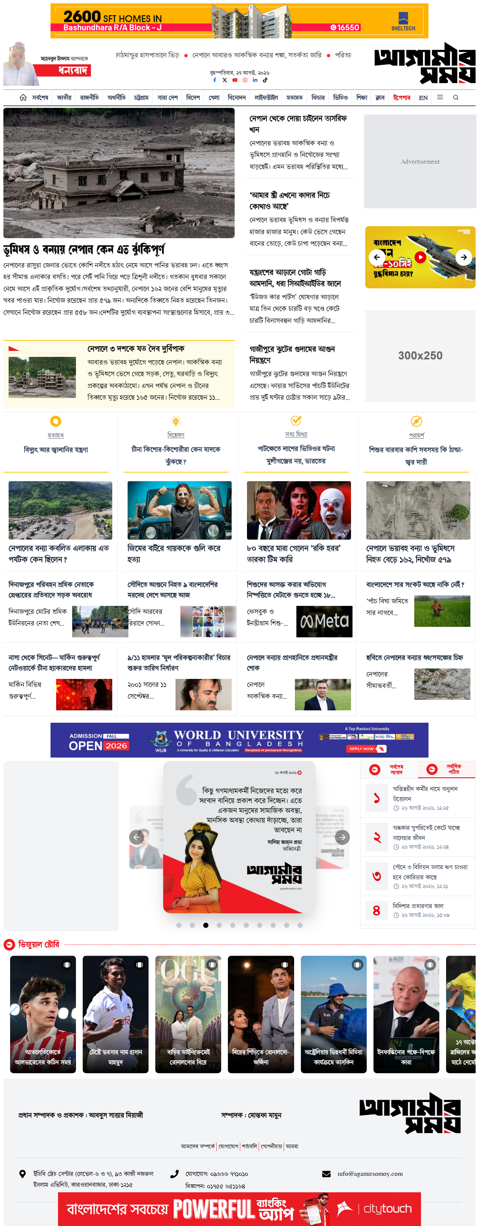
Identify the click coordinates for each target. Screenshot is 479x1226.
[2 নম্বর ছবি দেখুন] (192, 925)
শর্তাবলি (249, 1146)
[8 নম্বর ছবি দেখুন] (273, 925)
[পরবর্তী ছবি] (342, 837)
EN (423, 97)
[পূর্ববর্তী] (377, 257)
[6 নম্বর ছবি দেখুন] (246, 925)
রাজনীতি (89, 97)
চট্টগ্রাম (141, 97)
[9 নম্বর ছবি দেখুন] (287, 925)
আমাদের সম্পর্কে (198, 1146)
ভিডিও (340, 97)
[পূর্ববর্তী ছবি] (136, 837)
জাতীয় (64, 97)
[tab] (389, 769)
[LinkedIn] (255, 80)
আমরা (292, 1146)
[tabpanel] (417, 853)
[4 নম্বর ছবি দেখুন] (219, 925)
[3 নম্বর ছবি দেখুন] (206, 925)
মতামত (295, 97)
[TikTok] (265, 80)
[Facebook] (214, 80)
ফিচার (318, 97)
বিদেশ (193, 97)
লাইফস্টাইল (266, 97)
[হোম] (21, 97)
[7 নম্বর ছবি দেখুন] (260, 925)
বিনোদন (237, 97)
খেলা (214, 97)
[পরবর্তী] (463, 257)
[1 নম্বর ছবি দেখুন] (179, 925)
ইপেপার (402, 97)
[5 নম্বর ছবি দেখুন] (233, 925)
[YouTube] (235, 80)
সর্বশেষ (40, 97)
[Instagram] (245, 80)
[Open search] (456, 97)
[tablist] (417, 770)
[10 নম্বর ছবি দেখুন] (300, 925)
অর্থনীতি (117, 97)
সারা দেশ (168, 97)
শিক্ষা (362, 97)
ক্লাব (380, 97)
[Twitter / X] (225, 80)
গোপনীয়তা (271, 1146)
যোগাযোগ (228, 1146)
